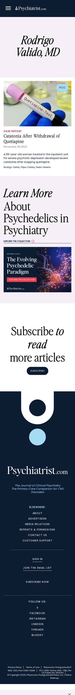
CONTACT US (37, 535)
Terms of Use (32, 667)
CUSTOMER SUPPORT (37, 540)
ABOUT (37, 513)
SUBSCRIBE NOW (37, 582)
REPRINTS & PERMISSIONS (37, 529)
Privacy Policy (14, 667)
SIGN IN (37, 559)
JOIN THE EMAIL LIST (37, 568)
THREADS (37, 629)
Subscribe (37, 370)
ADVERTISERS (37, 518)
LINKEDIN (37, 624)
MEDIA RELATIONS (37, 524)
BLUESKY (38, 635)
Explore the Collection (17, 241)
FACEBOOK (37, 613)
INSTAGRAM (37, 618)
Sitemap (54, 678)
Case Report (13, 131)
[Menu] (8, 8)
